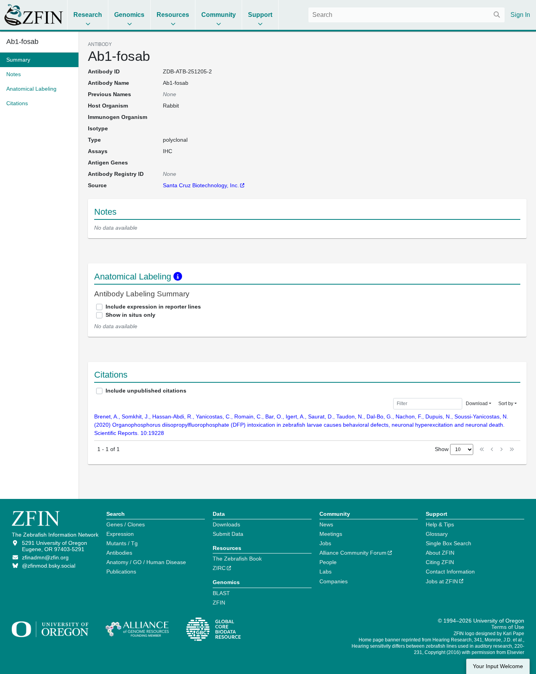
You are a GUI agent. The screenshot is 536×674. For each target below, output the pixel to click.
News (326, 524)
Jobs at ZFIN (442, 581)
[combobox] (406, 14)
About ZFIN (440, 553)
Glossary (437, 534)
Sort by (505, 403)
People (328, 562)
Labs (325, 571)
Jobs (325, 543)
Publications (121, 571)
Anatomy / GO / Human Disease (146, 562)
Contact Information (450, 571)
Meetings (330, 534)
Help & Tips (440, 524)
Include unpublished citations (146, 390)
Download (477, 403)
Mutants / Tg (122, 543)
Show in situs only (130, 315)
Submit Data (228, 534)
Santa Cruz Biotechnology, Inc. (201, 185)
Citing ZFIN (440, 562)
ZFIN (219, 602)
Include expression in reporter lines (153, 306)
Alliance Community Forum (353, 553)
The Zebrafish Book (237, 558)
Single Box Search (448, 543)
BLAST (221, 593)
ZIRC (219, 568)
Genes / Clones (125, 524)
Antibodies (119, 553)
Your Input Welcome (498, 666)
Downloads (226, 524)
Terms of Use (507, 627)
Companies (333, 581)
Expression (120, 534)
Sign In (520, 14)
